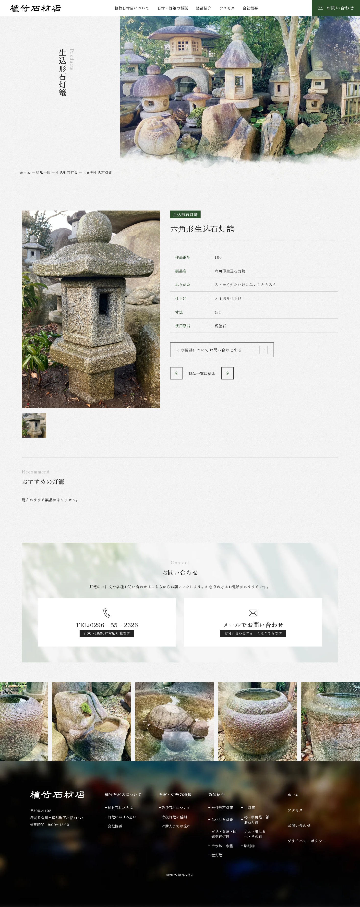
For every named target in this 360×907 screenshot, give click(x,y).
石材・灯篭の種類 (172, 8)
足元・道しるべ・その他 (255, 834)
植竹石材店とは (120, 807)
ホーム (25, 172)
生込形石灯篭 (67, 172)
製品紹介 (203, 8)
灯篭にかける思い (122, 816)
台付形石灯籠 (222, 807)
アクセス (227, 8)
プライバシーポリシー (307, 840)
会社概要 (250, 8)
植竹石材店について (132, 8)
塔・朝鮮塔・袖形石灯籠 (256, 819)
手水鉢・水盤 (222, 845)
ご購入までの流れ (176, 825)
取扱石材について (176, 807)
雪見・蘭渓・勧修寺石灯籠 (224, 834)
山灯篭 (249, 807)
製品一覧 (43, 172)
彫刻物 (249, 845)
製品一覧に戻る (201, 373)
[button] (34, 425)
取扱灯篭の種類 (174, 816)
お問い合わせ (299, 825)
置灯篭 (216, 854)
